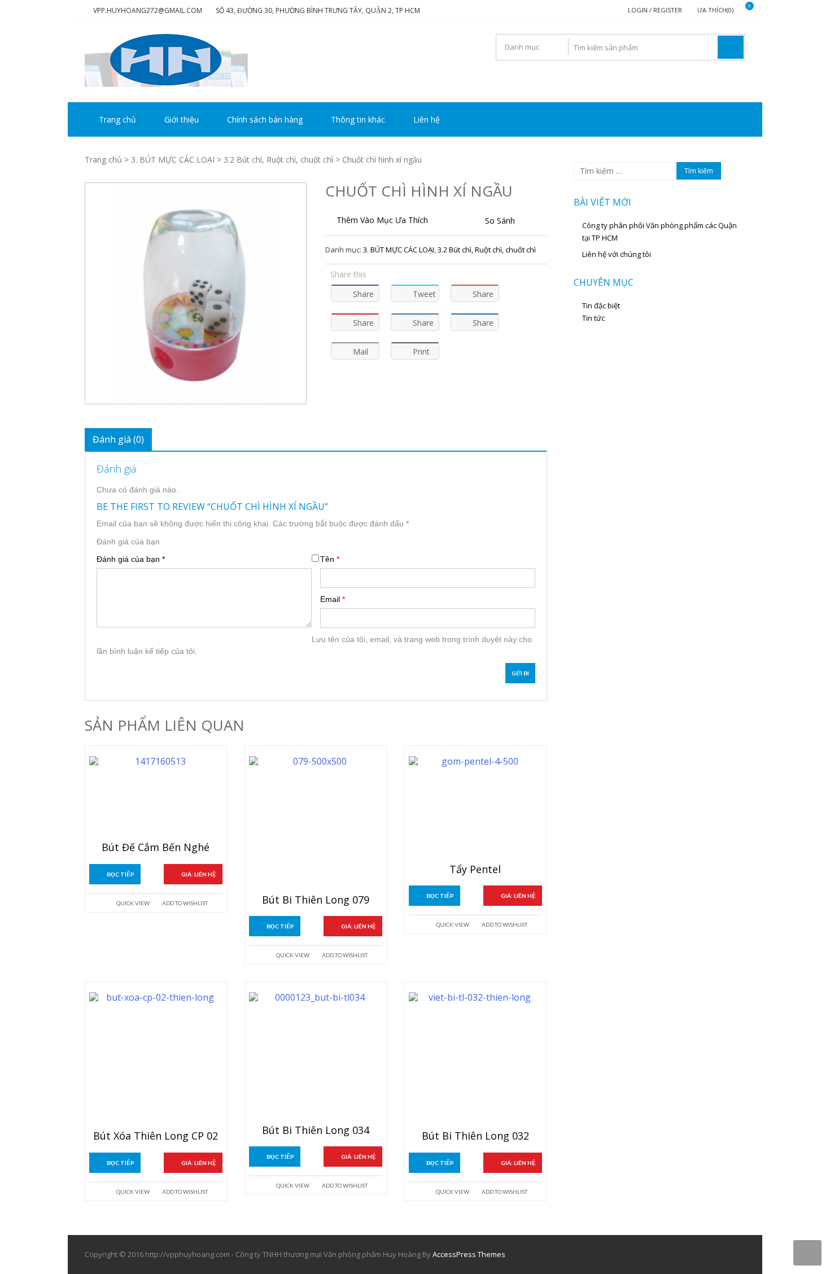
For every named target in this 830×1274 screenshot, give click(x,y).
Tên (329, 559)
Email (332, 599)
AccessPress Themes (469, 1254)
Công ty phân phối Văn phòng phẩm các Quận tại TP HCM (659, 231)
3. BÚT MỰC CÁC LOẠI (173, 159)
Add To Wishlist (185, 903)
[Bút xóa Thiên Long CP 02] (155, 1058)
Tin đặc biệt (601, 305)
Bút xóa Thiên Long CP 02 (155, 1136)
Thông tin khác (358, 119)
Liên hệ (426, 119)
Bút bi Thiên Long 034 (315, 1130)
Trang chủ (117, 119)
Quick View (133, 903)
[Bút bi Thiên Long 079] (315, 822)
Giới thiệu (181, 119)
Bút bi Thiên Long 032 (475, 1136)
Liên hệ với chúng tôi (616, 254)
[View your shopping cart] (742, 10)
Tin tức (593, 318)
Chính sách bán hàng (265, 119)
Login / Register (655, 10)
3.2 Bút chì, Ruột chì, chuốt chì (278, 159)
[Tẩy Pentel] (475, 807)
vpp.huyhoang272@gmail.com (147, 10)
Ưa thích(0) (715, 10)
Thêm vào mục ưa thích (382, 220)
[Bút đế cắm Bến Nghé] (155, 796)
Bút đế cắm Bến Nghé (155, 847)
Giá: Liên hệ (198, 874)
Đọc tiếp (120, 874)
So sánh (500, 220)
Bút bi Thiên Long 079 (315, 900)
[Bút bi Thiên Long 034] (315, 1056)
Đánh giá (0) (118, 439)
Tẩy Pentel (475, 869)
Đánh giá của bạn (128, 541)
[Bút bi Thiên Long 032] (475, 1058)
